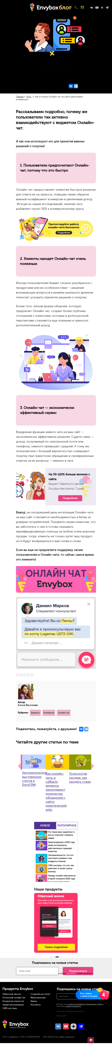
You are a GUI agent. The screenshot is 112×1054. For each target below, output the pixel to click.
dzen (102, 7)
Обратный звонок (11, 994)
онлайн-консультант (77, 79)
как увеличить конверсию (51, 79)
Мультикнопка (38, 997)
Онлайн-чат (63, 713)
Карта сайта (62, 1016)
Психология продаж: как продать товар (80, 778)
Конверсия (49, 713)
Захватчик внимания (13, 1005)
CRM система (9, 1008)
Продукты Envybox (17, 989)
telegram (107, 7)
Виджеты (35, 713)
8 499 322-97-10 (76, 8)
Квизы (34, 1001)
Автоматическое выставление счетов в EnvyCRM (34, 779)
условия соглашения (84, 973)
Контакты (36, 1005)
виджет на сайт (15, 79)
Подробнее (70, 498)
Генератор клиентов (13, 1001)
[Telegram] (76, 86)
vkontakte (91, 7)
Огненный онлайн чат (14, 997)
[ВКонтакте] (71, 86)
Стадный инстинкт (40, 994)
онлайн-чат (96, 79)
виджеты (30, 79)
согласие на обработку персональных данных (85, 1004)
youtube (96, 7)
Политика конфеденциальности (70, 1011)
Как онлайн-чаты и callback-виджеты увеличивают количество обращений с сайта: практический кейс (56, 791)
